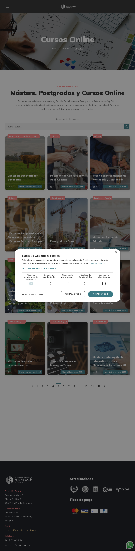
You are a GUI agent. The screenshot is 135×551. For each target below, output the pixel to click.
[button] (67, 268)
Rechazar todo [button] (73, 294)
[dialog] (67, 275)
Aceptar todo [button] (100, 294)
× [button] (116, 252)
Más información (97, 263)
